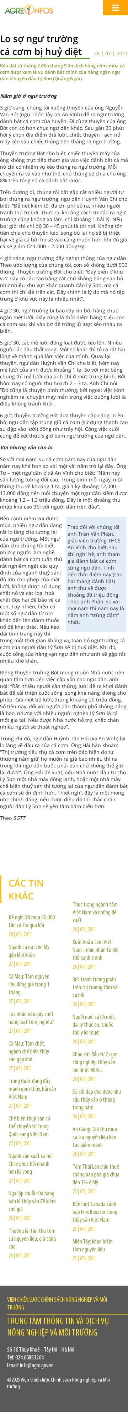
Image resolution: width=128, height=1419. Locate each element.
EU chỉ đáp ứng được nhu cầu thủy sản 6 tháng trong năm (97, 1100)
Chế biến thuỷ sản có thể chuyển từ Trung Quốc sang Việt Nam (29, 1127)
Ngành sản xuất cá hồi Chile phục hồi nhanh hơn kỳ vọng (31, 1164)
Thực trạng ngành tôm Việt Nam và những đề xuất (95, 913)
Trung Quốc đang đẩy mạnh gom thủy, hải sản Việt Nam (32, 1089)
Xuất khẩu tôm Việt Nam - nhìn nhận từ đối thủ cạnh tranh (95, 950)
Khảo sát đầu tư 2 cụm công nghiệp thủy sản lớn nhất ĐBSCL (95, 1063)
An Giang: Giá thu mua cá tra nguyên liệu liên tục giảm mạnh (95, 1138)
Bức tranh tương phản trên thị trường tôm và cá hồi (95, 988)
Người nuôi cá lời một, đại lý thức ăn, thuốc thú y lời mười (94, 1025)
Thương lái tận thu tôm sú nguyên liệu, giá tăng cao (32, 1239)
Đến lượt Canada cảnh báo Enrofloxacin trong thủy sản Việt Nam (95, 1212)
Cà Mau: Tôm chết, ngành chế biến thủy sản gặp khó (29, 1052)
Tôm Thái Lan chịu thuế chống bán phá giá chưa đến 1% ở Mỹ (96, 1175)
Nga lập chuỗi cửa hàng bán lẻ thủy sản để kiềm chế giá (32, 1202)
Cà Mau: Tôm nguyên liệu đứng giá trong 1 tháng (29, 985)
